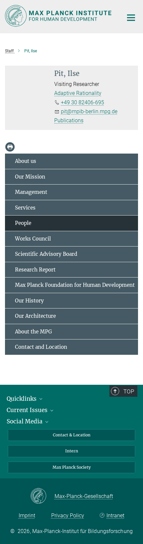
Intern (71, 450)
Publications (68, 120)
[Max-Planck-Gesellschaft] (42, 496)
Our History (29, 300)
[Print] (10, 147)
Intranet (115, 515)
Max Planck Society (72, 467)
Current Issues (28, 410)
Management (31, 192)
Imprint (27, 515)
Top (128, 391)
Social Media (25, 421)
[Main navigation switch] (131, 17)
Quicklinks (22, 398)
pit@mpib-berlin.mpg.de (89, 111)
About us (25, 161)
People (23, 223)
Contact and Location (41, 347)
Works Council (33, 239)
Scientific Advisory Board (46, 254)
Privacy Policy (67, 515)
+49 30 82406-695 (82, 102)
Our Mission (30, 177)
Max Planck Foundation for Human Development (75, 285)
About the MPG (33, 331)
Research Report (35, 270)
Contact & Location (71, 434)
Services (25, 208)
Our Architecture (35, 316)
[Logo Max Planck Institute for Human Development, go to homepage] (59, 16)
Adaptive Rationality (77, 93)
